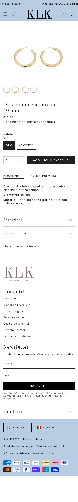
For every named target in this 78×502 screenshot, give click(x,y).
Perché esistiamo (15, 317)
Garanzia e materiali (21, 246)
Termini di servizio (46, 395)
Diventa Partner (14, 330)
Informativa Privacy (16, 453)
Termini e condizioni (17, 336)
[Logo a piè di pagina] (19, 273)
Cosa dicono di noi (16, 323)
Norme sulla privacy (16, 395)
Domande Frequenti (17, 305)
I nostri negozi (13, 311)
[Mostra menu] (5, 14)
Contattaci (10, 298)
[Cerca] (14, 14)
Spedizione (12, 121)
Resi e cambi (14, 233)
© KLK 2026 (11, 439)
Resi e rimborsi (33, 439)
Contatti (13, 411)
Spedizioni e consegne (18, 446)
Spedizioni (12, 220)
